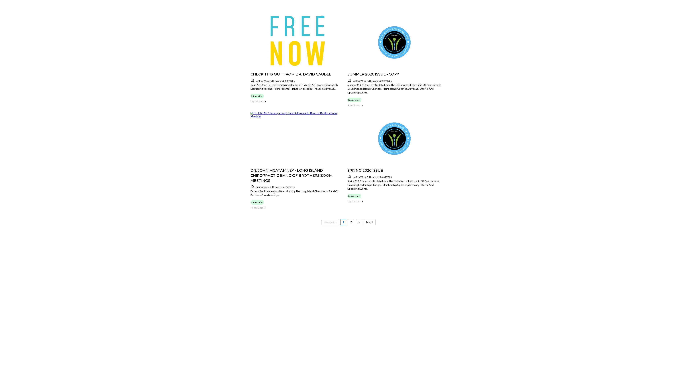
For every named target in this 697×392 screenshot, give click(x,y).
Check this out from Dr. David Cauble (290, 74)
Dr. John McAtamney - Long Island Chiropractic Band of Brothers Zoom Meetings (291, 175)
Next (369, 222)
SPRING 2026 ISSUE (365, 170)
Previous (330, 222)
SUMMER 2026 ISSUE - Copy (373, 74)
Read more (256, 101)
